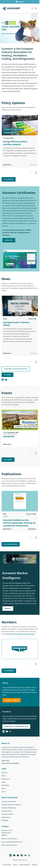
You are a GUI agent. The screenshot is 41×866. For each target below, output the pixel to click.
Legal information (24, 865)
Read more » (7, 165)
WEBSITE (8, 608)
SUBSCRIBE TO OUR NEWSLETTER (15, 369)
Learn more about (12, 33)
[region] (20, 28)
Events (4, 776)
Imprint (15, 865)
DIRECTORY (9, 240)
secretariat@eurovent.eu (14, 842)
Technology (5, 785)
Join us (4, 791)
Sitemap (34, 865)
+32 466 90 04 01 (12, 839)
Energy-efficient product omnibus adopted (15, 143)
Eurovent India (6, 811)
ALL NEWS (7, 375)
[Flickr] (10, 731)
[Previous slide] (30, 173)
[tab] (18, 40)
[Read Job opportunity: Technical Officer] (20, 306)
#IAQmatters (6, 817)
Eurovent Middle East (9, 808)
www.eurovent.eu (11, 845)
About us (5, 773)
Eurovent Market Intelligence (11, 805)
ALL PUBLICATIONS (10, 544)
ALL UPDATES (8, 179)
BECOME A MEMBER (11, 700)
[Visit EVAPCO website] (20, 649)
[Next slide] (36, 173)
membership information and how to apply (20, 634)
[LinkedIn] (3, 380)
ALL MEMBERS (9, 671)
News (3, 782)
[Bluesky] (18, 855)
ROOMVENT (9, 436)
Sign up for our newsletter (10, 763)
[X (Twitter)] (29, 855)
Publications (6, 779)
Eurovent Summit (7, 814)
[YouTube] (6, 380)
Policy (3, 788)
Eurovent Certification (9, 801)
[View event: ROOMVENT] (20, 420)
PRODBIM (5, 820)
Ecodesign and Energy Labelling (13, 129)
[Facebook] (22, 855)
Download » (32, 529)
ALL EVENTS (8, 460)
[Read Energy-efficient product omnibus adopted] (20, 125)
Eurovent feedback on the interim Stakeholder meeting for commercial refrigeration (19, 523)
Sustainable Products (10, 132)
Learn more (10, 760)
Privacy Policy (7, 865)
